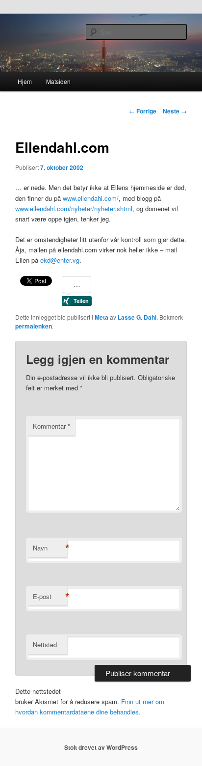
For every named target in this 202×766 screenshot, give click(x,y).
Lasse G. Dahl (137, 317)
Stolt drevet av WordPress (101, 747)
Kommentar (51, 426)
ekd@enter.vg (59, 260)
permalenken (33, 326)
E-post (50, 596)
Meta (101, 317)
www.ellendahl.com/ (91, 198)
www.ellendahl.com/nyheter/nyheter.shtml (73, 208)
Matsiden (58, 81)
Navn (50, 548)
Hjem (25, 81)
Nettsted (45, 644)
